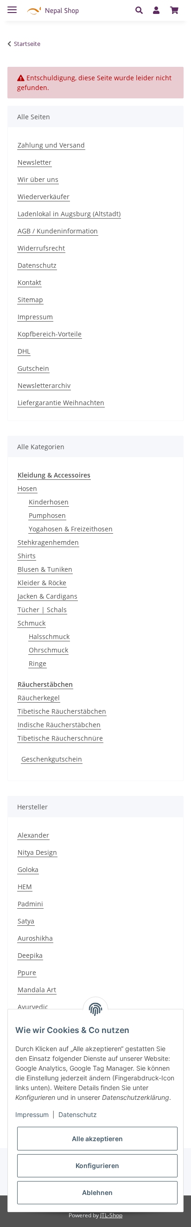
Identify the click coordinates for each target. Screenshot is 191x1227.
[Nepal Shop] (53, 10)
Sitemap (30, 299)
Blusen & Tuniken (45, 569)
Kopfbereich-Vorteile (50, 333)
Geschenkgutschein (51, 759)
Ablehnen (97, 1192)
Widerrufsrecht (41, 248)
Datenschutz (37, 265)
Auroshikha (35, 938)
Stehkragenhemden (48, 542)
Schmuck (31, 623)
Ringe (37, 663)
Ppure (27, 972)
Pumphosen (47, 515)
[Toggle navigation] (12, 6)
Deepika (30, 955)
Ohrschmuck (48, 650)
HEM (25, 886)
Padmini (30, 903)
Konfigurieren (97, 1165)
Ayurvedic (33, 1006)
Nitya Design (37, 852)
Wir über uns (38, 179)
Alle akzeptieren (97, 1139)
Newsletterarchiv (44, 385)
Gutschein (33, 368)
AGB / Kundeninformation (58, 230)
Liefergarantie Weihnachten (61, 402)
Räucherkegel (39, 697)
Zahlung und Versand (51, 145)
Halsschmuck (49, 636)
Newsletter (34, 162)
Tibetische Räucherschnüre (60, 738)
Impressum (35, 316)
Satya (26, 921)
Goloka (28, 869)
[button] (141, 10)
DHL (24, 351)
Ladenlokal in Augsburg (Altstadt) (69, 213)
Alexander (33, 835)
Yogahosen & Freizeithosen (71, 528)
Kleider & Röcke (42, 582)
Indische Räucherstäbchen (59, 724)
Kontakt (29, 282)
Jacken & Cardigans (47, 596)
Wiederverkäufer (44, 196)
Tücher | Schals (42, 609)
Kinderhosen (49, 501)
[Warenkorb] (174, 10)
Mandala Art (37, 989)
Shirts (27, 555)
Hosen (27, 488)
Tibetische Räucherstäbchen (62, 711)
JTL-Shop (111, 1215)
